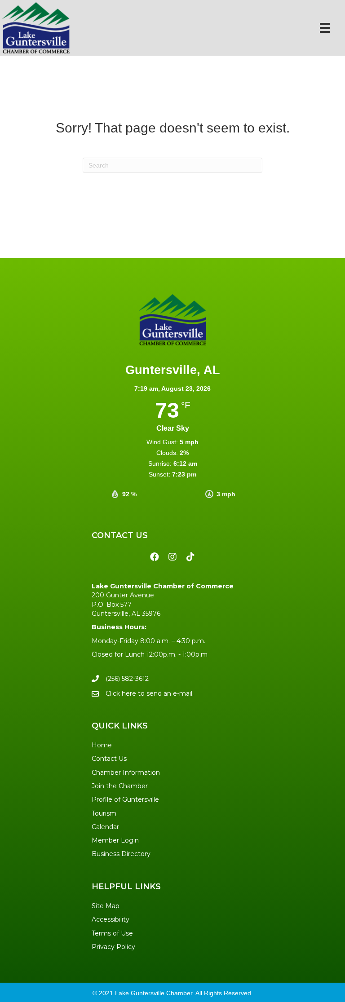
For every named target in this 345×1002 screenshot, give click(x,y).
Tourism (104, 813)
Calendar (105, 827)
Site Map (105, 906)
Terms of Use (112, 933)
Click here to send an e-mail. (150, 693)
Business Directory (121, 854)
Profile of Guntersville (125, 799)
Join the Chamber (120, 786)
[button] (154, 557)
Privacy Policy (113, 947)
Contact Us (109, 759)
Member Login (115, 840)
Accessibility (110, 919)
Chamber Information (126, 772)
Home (102, 745)
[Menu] (325, 28)
